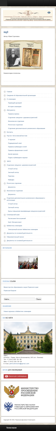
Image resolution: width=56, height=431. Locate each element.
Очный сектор (12, 169)
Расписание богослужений (17, 218)
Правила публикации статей (17, 147)
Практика (11, 176)
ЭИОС (9, 161)
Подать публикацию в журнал (17, 158)
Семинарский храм (13, 215)
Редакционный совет (15, 143)
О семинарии (11, 99)
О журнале (11, 139)
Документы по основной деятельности (19, 233)
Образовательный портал (15, 237)
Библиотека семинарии (14, 226)
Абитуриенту (11, 110)
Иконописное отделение (16, 121)
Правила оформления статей (17, 150)
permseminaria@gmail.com (19, 364)
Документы (11, 187)
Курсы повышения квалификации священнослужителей (26, 211)
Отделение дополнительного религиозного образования (26, 128)
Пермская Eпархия (10, 290)
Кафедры (11, 180)
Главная (9, 92)
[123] (28, 262)
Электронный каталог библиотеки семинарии (23, 229)
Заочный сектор (13, 172)
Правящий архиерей (15, 103)
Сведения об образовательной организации (21, 95)
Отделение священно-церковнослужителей (22, 117)
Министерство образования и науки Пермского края (21, 287)
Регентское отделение (15, 125)
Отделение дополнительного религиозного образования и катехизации (26, 199)
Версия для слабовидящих (17, 376)
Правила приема (13, 114)
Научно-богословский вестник (17, 136)
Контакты (10, 132)
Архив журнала (13, 154)
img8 (6, 32)
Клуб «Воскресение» (15, 222)
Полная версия (12, 427)
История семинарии (14, 106)
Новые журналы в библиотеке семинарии (17, 311)
